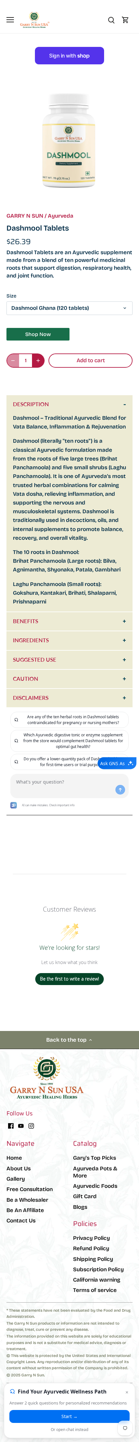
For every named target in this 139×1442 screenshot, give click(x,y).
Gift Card (85, 1196)
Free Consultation (29, 1189)
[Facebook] (11, 1126)
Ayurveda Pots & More (95, 1172)
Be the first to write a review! (69, 979)
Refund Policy (91, 1248)
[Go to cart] (125, 20)
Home (14, 1158)
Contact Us (21, 1220)
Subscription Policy (98, 1269)
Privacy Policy (91, 1238)
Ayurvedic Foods (95, 1186)
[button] (69, 380)
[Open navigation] (10, 19)
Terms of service (95, 1290)
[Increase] (38, 360)
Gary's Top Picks (94, 1158)
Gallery (15, 1179)
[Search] (111, 20)
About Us (18, 1168)
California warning (96, 1279)
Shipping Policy (93, 1259)
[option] (69, 141)
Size (11, 296)
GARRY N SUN (24, 215)
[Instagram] (31, 1126)
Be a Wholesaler (27, 1200)
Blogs (80, 1207)
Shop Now (38, 334)
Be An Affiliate (25, 1210)
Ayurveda (60, 215)
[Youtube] (21, 1126)
